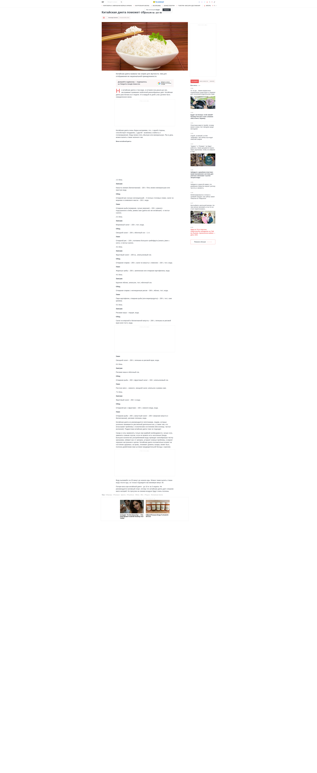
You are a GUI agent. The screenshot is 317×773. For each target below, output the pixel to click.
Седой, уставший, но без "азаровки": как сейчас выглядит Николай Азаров (202, 137)
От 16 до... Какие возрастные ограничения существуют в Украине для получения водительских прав (203, 92)
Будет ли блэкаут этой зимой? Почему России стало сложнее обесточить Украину (202, 116)
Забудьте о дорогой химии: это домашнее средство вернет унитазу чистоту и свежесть (203, 186)
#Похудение (130, 495)
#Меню (137, 495)
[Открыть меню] (102, 2)
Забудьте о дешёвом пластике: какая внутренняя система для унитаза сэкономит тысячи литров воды (202, 174)
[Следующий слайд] (216, 5)
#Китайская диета (157, 495)
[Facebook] (199, 2)
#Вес (141, 495)
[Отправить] (121, 2)
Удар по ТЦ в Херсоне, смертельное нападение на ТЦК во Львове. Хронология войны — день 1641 (203, 232)
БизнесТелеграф (169, 5)
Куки (157, 9)
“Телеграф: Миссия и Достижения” (189, 5)
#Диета (123, 495)
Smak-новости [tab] (204, 81)
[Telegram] (204, 2)
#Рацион (147, 495)
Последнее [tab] (194, 81)
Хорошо (166, 9)
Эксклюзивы (157, 5)
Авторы (208, 5)
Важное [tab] (212, 81)
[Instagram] (212, 2)
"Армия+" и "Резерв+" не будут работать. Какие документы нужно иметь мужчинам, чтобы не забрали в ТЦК (203, 148)
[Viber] (201, 2)
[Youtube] (207, 2)
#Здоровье (109, 495)
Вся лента (194, 85)
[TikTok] (214, 2)
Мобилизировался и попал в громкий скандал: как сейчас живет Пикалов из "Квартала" (203, 196)
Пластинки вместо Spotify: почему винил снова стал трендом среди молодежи (202, 127)
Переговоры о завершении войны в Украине (117, 5)
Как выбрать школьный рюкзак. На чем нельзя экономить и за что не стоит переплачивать (202, 207)
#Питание (116, 495)
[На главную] (158, 2)
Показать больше (200, 241)
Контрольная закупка (142, 5)
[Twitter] (209, 2)
